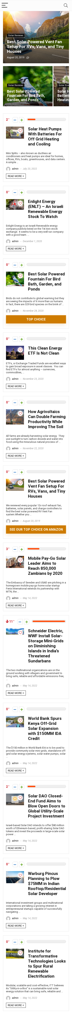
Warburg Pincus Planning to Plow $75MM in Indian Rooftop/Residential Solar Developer (47, 883)
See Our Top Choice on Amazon (36, 529)
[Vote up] (21, 120)
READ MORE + (16, 176)
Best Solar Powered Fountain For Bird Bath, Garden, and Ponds (46, 282)
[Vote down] (15, 120)
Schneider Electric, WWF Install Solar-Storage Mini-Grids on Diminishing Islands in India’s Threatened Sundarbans (46, 645)
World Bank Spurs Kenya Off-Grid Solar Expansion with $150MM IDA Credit (45, 728)
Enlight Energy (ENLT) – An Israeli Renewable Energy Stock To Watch (45, 209)
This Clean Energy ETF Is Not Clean (45, 351)
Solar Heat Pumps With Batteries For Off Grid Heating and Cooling (45, 136)
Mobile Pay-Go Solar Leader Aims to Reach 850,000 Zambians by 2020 (47, 566)
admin (14, 168)
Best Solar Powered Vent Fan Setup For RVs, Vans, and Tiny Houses (46, 489)
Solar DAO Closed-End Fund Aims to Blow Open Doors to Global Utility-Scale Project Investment (46, 806)
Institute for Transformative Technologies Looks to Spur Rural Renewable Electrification (47, 964)
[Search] (66, 5)
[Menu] (5, 5)
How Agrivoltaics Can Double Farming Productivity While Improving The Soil (47, 419)
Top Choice (36, 319)
